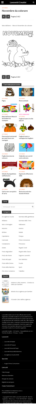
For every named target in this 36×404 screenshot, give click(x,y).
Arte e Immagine (24, 114)
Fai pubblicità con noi (26, 331)
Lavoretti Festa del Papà (11, 348)
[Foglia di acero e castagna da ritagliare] (26, 127)
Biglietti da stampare (8, 382)
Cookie (21, 333)
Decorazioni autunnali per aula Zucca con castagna (9, 138)
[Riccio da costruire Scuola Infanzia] (26, 183)
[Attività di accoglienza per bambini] (5, 291)
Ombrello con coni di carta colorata (25, 157)
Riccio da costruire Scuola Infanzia (25, 192)
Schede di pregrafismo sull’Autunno (9, 175)
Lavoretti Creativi (18, 2)
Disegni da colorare (7, 379)
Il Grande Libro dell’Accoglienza (20, 299)
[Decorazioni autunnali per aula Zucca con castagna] (9, 127)
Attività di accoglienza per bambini (21, 291)
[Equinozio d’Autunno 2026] (26, 165)
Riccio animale (23, 101)
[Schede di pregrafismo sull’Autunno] (9, 165)
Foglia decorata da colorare (8, 157)
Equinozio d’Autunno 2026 (26, 175)
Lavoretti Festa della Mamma (13, 351)
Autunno (5, 8)
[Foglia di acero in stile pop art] (26, 108)
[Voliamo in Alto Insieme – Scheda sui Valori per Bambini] (5, 283)
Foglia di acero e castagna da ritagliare (26, 137)
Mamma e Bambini (7, 375)
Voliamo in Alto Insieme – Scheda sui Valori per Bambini (22, 283)
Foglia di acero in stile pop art (26, 119)
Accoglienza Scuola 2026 (11, 355)
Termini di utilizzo (7, 333)
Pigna (4, 101)
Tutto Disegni (6, 372)
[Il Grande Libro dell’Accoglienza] (5, 299)
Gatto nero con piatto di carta (9, 192)
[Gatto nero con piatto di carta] (9, 183)
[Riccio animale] (26, 92)
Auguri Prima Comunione (11, 363)
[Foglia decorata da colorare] (9, 147)
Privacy (15, 333)
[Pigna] (9, 92)
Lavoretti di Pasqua (10, 345)
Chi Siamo (16, 331)
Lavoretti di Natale (9, 341)
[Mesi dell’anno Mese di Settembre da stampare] (9, 108)
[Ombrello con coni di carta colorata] (26, 147)
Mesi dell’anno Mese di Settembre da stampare (9, 118)
